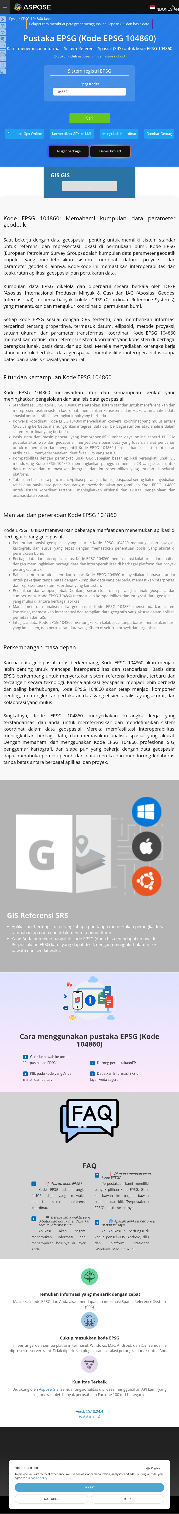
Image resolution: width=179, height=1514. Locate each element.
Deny (127, 1498)
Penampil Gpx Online (24, 133)
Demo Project (110, 151)
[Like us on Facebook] (80, 1448)
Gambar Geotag (159, 133)
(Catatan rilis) (89, 1416)
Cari (89, 118)
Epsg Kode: (89, 83)
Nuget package (69, 151)
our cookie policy (36, 1478)
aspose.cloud (114, 56)
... (89, 186)
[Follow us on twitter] (90, 1448)
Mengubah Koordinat (119, 133)
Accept (89, 1487)
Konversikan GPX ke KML (72, 133)
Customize (51, 1498)
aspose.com (87, 56)
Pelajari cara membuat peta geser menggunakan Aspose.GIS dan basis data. (89, 23)
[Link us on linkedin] (100, 1448)
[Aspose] (32, 7)
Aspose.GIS (49, 1389)
